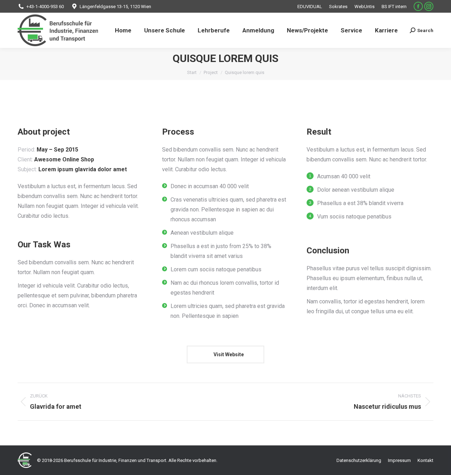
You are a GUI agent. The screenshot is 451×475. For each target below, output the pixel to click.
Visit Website (228, 354)
